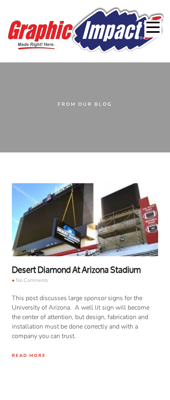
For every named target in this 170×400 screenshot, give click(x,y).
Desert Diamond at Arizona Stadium (76, 269)
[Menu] (153, 29)
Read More (29, 356)
